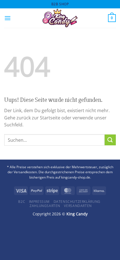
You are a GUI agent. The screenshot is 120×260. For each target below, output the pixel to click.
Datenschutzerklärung (77, 201)
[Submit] (110, 139)
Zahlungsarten (45, 205)
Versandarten (78, 205)
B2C (21, 201)
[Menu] (7, 18)
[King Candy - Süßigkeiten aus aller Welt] (60, 18)
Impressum (39, 201)
